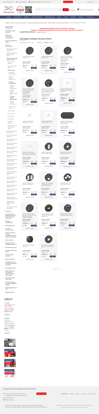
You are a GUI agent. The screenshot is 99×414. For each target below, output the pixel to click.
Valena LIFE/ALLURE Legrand (12, 66)
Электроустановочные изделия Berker (12, 140)
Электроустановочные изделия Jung (12, 131)
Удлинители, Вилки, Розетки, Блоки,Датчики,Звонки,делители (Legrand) (10, 234)
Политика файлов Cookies (40, 407)
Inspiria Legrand (11, 113)
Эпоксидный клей (9, 225)
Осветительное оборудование (9, 27)
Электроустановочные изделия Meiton (12, 168)
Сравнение (73, 10)
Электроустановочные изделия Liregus (12, 186)
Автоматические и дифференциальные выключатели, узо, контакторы (10, 216)
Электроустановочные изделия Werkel (12, 177)
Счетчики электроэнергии (9, 229)
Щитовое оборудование (9, 221)
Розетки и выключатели (8, 45)
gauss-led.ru (84, 393)
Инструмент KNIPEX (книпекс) (10, 31)
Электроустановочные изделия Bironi (12, 164)
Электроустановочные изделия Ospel (12, 152)
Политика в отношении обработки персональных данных (19, 407)
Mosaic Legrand (11, 110)
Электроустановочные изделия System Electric (12, 54)
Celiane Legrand (11, 70)
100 (32, 42)
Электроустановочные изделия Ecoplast (12, 160)
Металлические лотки (11, 247)
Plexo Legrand (11, 119)
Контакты (90, 17)
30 (28, 42)
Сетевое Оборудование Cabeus (11, 41)
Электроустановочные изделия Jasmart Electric (12, 173)
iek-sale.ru (71, 393)
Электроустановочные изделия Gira (12, 136)
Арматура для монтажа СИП (11, 288)
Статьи (66, 17)
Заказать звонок (68, 2)
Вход (81, 9)
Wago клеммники (9, 259)
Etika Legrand (11, 116)
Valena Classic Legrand (11, 62)
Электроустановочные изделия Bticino (12, 144)
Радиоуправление (9, 292)
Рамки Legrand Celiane (12, 107)
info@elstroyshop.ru (22, 2)
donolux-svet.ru (92, 393)
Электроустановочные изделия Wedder (12, 182)
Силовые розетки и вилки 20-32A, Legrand (12, 127)
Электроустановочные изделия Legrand (12, 59)
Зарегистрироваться (89, 9)
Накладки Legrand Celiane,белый (13, 87)
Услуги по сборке (37, 17)
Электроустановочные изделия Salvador (12, 148)
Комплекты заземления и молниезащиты (9, 36)
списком (51, 42)
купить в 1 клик (30, 70)
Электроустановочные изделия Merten (12, 194)
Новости (73, 17)
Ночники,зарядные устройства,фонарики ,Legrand (10, 283)
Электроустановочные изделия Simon (12, 190)
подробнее (7, 314)
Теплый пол (8, 211)
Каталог (26, 17)
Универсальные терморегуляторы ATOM (11, 203)
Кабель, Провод (9, 240)
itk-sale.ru (77, 393)
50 (30, 42)
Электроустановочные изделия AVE (12, 207)
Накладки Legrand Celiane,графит (13, 98)
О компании (17, 17)
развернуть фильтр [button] (41, 32)
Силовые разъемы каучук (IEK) (10, 278)
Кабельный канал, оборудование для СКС (11, 243)
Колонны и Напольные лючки (11, 251)
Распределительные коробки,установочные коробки (11, 263)
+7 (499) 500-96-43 (9, 2)
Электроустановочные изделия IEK (12, 156)
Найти (65, 9)
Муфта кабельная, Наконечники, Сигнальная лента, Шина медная (10, 273)
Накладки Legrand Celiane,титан (13, 103)
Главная (8, 17)
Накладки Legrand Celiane (12, 82)
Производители (49, 17)
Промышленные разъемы (9, 255)
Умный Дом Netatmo (10, 122)
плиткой (46, 42)
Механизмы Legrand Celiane (12, 73)
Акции (59, 17)
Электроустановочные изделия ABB (12, 49)
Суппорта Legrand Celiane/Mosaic (12, 78)
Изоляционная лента (10, 268)
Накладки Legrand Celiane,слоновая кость (13, 92)
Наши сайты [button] (90, 2)
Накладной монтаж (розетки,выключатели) (12, 198)
